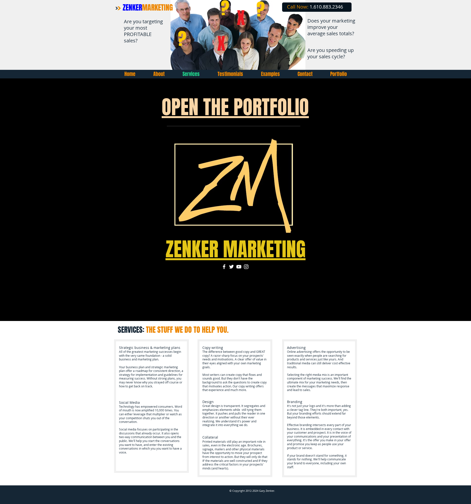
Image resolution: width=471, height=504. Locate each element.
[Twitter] (231, 267)
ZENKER (148, 7)
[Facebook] (224, 267)
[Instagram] (246, 267)
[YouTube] (239, 267)
